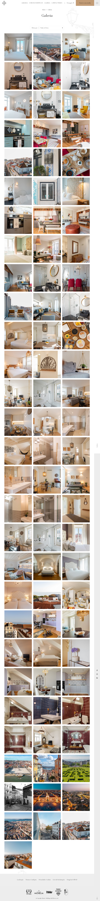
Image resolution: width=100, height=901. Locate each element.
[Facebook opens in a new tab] (97, 670)
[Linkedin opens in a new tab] (97, 678)
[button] (70, 3)
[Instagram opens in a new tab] (97, 674)
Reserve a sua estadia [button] (85, 3)
